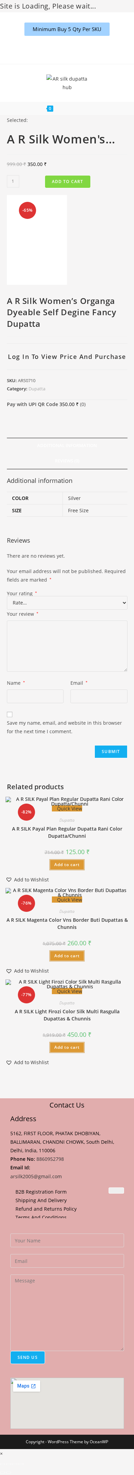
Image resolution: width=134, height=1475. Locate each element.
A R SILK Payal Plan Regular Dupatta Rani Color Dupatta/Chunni (67, 832)
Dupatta (37, 389)
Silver (74, 498)
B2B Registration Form (41, 1191)
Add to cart (67, 181)
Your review (22, 614)
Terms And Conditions (41, 1217)
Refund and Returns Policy (46, 1209)
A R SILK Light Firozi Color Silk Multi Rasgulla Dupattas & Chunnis (67, 1015)
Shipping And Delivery (41, 1200)
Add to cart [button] (67, 864)
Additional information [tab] (67, 445)
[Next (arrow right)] (8, 1472)
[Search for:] (91, 108)
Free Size (78, 510)
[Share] (14, 1464)
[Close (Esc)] (21, 1464)
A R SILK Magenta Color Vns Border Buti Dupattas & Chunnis (67, 923)
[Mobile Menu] (71, 108)
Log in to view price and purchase (67, 356)
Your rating (22, 593)
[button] (27, 879)
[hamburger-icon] (116, 1190)
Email (79, 683)
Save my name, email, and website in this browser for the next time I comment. (64, 727)
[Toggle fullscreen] (8, 1464)
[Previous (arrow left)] (2, 1472)
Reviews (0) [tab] (67, 461)
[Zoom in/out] (2, 1464)
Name (16, 683)
